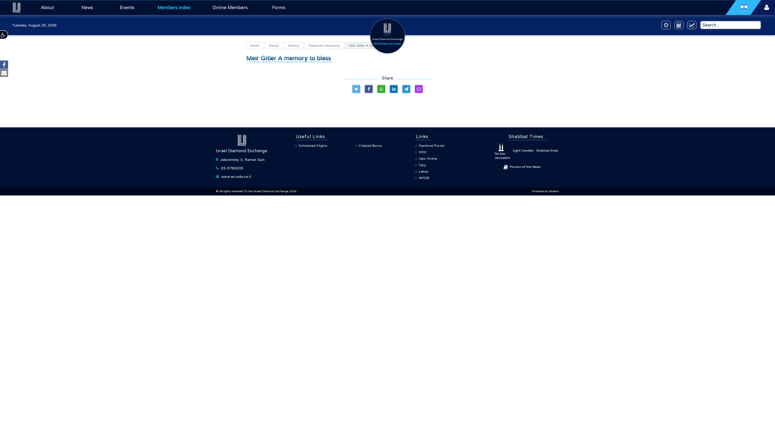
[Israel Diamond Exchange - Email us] (4, 73)
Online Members (230, 7)
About (47, 7)
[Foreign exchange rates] (691, 25)
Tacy (422, 165)
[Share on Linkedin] (394, 89)
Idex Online (428, 159)
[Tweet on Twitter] (356, 89)
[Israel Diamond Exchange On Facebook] (4, 65)
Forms (278, 7)
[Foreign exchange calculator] (678, 25)
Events (127, 7)
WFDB (424, 178)
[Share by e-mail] (419, 89)
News (87, 7)
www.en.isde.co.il (236, 176)
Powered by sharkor (545, 191)
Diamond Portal (431, 146)
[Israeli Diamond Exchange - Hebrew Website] (743, 7)
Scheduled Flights (313, 146)
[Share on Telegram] (406, 89)
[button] (4, 34)
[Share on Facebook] (369, 89)
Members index (174, 7)
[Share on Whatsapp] (381, 89)
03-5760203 (232, 168)
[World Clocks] (666, 25)
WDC (423, 152)
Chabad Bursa (370, 146)
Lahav (423, 172)
